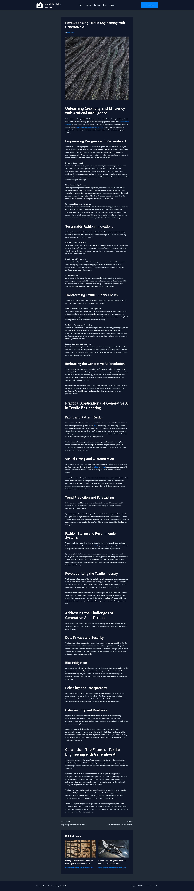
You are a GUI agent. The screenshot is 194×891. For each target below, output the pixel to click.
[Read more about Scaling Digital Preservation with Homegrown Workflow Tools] (80, 849)
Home (81, 5)
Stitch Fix (96, 546)
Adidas (96, 467)
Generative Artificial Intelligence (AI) (89, 127)
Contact (112, 5)
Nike (103, 467)
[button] (149, 5)
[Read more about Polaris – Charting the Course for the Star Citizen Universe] (113, 849)
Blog (104, 5)
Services (97, 5)
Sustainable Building (72, 867)
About (88, 5)
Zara (94, 426)
